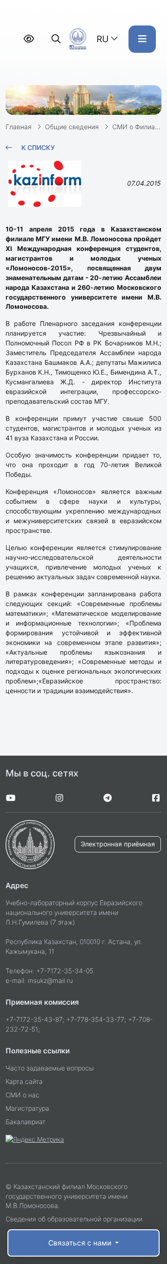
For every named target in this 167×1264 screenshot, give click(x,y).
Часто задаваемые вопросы (50, 1068)
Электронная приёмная (118, 844)
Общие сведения (72, 127)
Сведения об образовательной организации (74, 1219)
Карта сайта (24, 1081)
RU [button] (102, 38)
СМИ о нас (22, 1095)
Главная (19, 127)
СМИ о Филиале (137, 127)
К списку (38, 147)
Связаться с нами (80, 1243)
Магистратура (27, 1108)
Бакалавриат (25, 1122)
